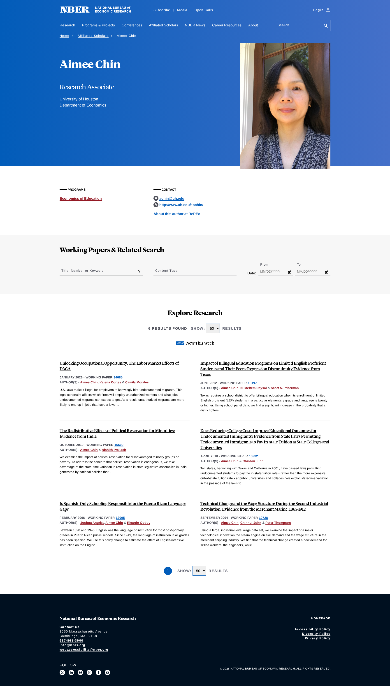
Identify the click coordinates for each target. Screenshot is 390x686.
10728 (263, 517)
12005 (120, 517)
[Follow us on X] (62, 672)
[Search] (326, 26)
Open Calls (204, 10)
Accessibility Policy (312, 629)
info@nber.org (72, 645)
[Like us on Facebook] (98, 672)
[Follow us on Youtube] (107, 672)
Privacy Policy (318, 638)
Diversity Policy (316, 633)
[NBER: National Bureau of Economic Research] (99, 12)
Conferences (132, 25)
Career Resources (226, 25)
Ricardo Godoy (138, 522)
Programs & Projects (98, 25)
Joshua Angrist (92, 522)
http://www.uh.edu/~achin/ (181, 205)
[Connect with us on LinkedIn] (71, 672)
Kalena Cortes (110, 382)
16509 (118, 445)
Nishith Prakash (114, 450)
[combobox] (156, 272)
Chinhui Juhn (253, 461)
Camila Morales (137, 382)
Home (64, 35)
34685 (118, 377)
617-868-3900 (71, 640)
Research (67, 25)
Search (283, 25)
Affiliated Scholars (163, 25)
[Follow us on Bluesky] (80, 672)
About (253, 25)
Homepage (320, 618)
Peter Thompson (278, 522)
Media (182, 10)
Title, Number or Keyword (82, 270)
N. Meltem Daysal (253, 388)
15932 (253, 456)
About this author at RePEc (176, 214)
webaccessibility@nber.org (84, 649)
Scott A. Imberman (285, 388)
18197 (252, 383)
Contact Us (70, 627)
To (303, 264)
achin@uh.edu (171, 198)
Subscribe (161, 10)
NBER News (195, 25)
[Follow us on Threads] (89, 672)
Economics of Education (81, 198)
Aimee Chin (89, 382)
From (268, 264)
